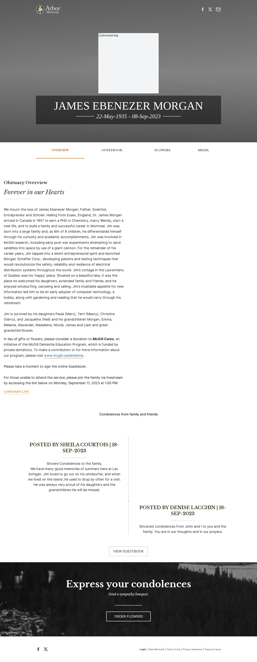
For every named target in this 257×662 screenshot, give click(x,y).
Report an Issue (213, 649)
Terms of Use (173, 649)
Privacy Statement (192, 649)
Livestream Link (16, 391)
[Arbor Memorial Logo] (48, 9)
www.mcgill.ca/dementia (63, 355)
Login (143, 649)
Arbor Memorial (156, 649)
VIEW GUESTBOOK (128, 551)
